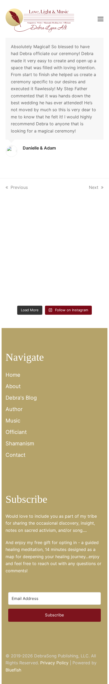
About (13, 386)
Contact (15, 455)
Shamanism (20, 443)
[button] (100, 19)
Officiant (16, 432)
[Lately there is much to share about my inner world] (29, 258)
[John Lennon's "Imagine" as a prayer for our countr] (79, 258)
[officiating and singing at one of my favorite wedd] (79, 287)
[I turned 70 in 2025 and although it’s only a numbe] (79, 228)
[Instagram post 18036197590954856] (29, 287)
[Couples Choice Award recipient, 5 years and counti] (29, 228)
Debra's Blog (21, 398)
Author (14, 409)
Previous (19, 187)
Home (13, 375)
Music (13, 420)
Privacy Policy (54, 662)
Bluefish (13, 670)
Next (94, 187)
